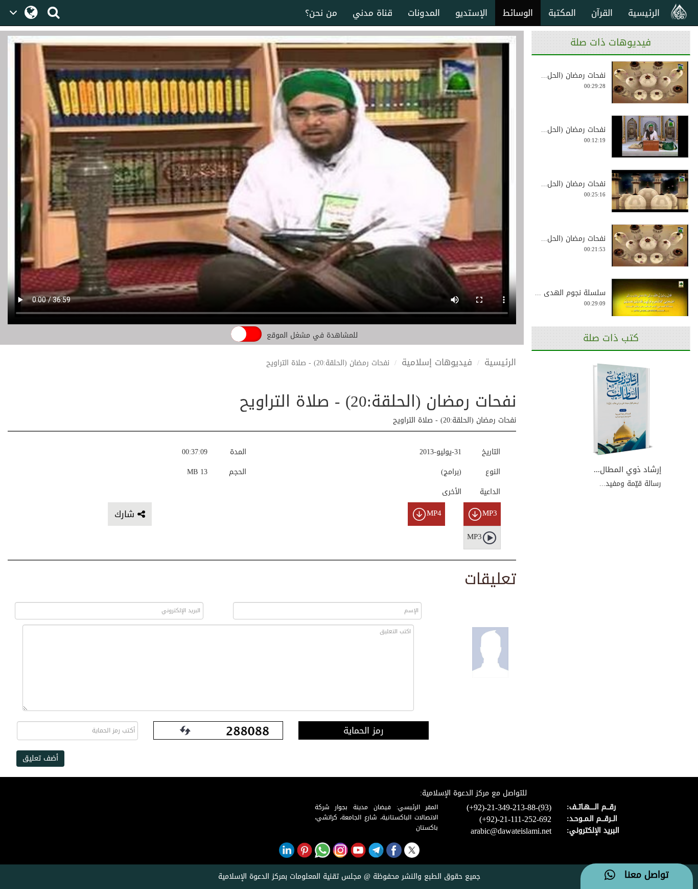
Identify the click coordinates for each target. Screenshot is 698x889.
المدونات (424, 13)
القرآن (602, 13)
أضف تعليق (40, 758)
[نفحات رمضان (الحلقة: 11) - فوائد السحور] (650, 191)
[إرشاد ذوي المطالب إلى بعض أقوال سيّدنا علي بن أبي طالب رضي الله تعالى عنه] (623, 410)
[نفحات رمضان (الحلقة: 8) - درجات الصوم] (650, 246)
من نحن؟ (321, 13)
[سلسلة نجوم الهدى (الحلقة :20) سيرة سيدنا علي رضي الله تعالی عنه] (650, 300)
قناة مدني (372, 13)
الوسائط (518, 13)
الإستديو (471, 13)
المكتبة (562, 13)
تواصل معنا (642, 875)
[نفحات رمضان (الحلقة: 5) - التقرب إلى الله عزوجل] (650, 82)
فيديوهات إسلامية (437, 362)
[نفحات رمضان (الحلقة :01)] (650, 137)
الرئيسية (644, 13)
